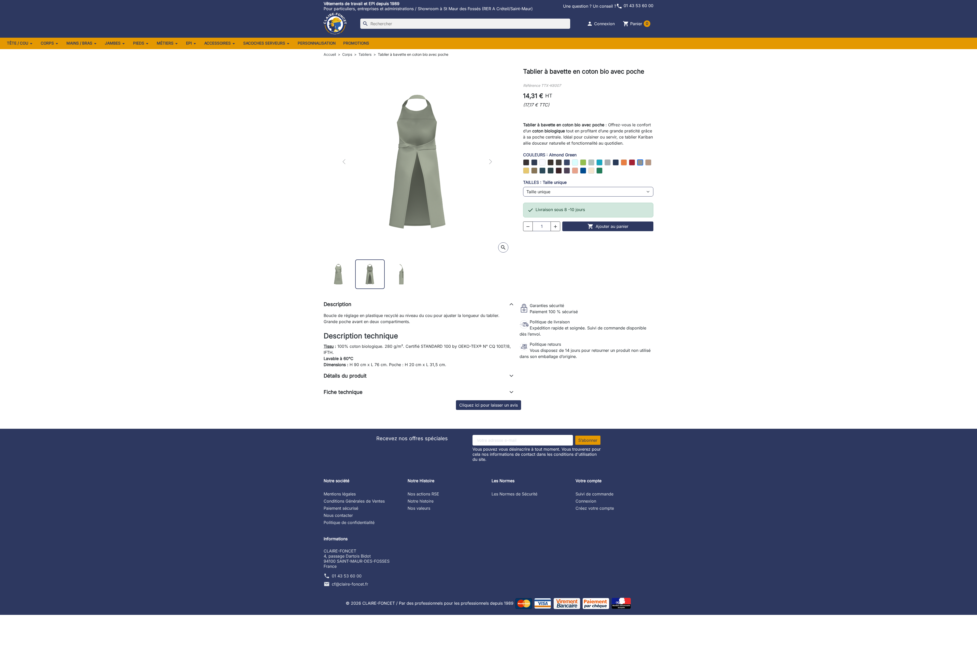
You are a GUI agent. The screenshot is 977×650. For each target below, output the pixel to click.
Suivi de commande (594, 493)
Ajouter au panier (607, 226)
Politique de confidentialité (349, 522)
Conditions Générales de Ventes (354, 501)
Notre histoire (421, 501)
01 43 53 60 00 (634, 5)
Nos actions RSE (423, 493)
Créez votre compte (595, 508)
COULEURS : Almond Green (550, 154)
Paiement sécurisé (341, 508)
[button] (601, 23)
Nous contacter (338, 515)
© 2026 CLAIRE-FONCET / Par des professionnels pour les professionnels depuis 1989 (430, 603)
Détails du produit (345, 376)
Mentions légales (340, 493)
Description (337, 304)
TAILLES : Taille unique (545, 182)
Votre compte (588, 480)
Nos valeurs (419, 508)
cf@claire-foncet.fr (350, 584)
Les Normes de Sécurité (514, 493)
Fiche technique (343, 392)
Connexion (586, 501)
